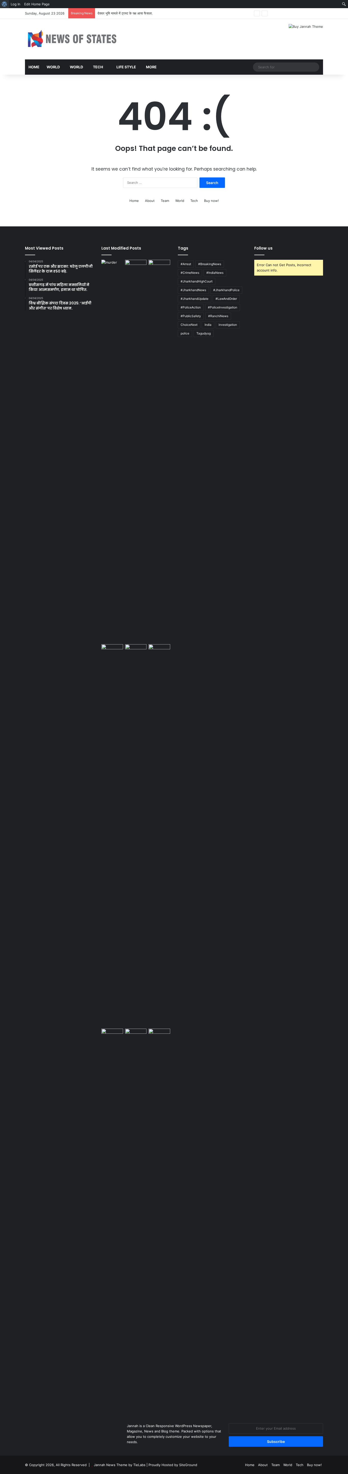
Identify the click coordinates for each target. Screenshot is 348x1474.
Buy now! (211, 201)
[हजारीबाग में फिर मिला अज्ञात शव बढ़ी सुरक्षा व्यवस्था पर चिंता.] (112, 266)
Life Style (126, 67)
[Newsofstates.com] (72, 39)
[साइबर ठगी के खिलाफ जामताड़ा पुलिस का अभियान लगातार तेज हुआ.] (159, 451)
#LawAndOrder (226, 299)
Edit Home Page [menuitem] (37, 4)
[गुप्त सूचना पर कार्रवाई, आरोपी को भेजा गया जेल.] (159, 835)
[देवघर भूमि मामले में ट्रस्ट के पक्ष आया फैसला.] (136, 835)
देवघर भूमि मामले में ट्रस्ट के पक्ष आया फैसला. (125, 13)
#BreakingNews (209, 264)
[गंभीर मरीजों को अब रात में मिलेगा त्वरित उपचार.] (112, 1035)
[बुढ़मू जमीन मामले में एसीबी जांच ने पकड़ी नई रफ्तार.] (112, 835)
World (53, 67)
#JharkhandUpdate (194, 299)
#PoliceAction (191, 307)
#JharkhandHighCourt (196, 281)
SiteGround (188, 1465)
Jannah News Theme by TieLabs (119, 1465)
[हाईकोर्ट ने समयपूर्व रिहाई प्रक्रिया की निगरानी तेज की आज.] (136, 451)
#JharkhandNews (193, 290)
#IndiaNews (214, 273)
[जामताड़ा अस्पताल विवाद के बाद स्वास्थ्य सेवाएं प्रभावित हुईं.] (159, 1035)
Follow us (263, 248)
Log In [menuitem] (15, 4)
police (185, 333)
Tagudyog (203, 333)
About (150, 201)
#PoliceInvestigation (222, 307)
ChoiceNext (189, 325)
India (208, 325)
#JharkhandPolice (226, 290)
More (151, 67)
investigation (228, 325)
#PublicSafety (191, 316)
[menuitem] (4, 4)
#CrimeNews (190, 273)
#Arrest (186, 264)
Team (165, 201)
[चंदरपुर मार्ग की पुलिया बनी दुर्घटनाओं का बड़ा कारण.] (136, 1220)
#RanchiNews (218, 316)
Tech (98, 67)
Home (34, 67)
